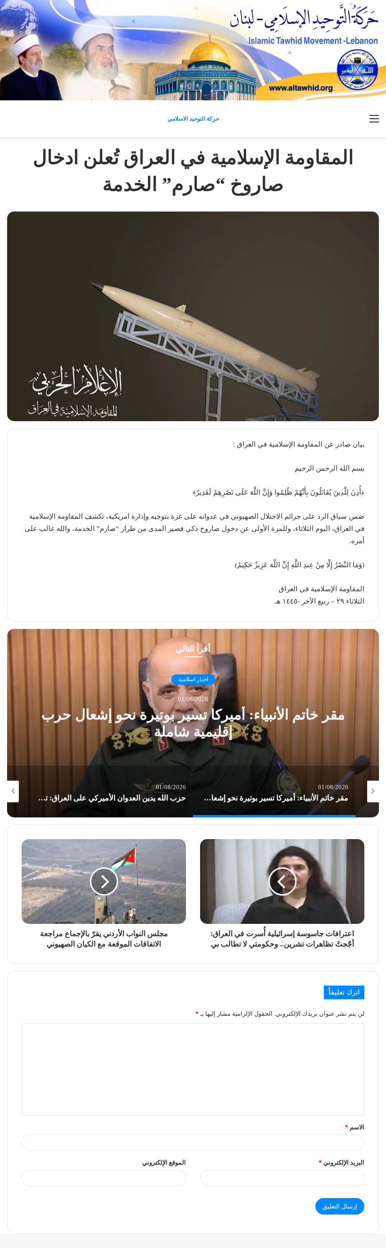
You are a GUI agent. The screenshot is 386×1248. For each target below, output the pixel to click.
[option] (193, 723)
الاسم (354, 1127)
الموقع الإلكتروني (164, 1162)
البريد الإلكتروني (341, 1162)
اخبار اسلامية (193, 680)
